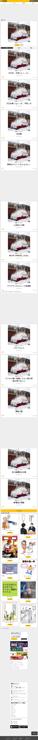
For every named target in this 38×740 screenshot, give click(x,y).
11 (3, 138)
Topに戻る (34, 733)
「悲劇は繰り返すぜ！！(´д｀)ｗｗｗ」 (17, 691)
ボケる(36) (28, 625)
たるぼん (13, 705)
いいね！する (14, 721)
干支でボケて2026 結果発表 (15, 667)
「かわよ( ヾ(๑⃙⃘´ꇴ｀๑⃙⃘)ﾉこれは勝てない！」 (19, 687)
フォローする (14, 722)
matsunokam (14, 716)
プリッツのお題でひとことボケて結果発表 (17, 663)
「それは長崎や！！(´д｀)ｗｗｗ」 (17, 686)
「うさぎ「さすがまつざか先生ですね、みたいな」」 (19, 690)
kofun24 (13, 712)
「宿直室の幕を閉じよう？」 (16, 696)
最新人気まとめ (15, 739)
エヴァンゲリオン (5, 291)
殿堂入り (7, 739)
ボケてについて (27, 739)
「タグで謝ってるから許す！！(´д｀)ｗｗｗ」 (18, 699)
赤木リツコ (11, 291)
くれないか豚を (14, 704)
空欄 (3, 575)
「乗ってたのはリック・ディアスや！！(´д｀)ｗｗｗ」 (19, 698)
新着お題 (20, 739)
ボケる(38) (9, 624)
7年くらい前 (34, 77)
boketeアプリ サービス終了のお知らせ (16, 661)
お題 (4, 628)
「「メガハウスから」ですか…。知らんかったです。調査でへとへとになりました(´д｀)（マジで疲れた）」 (19, 694)
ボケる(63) (28, 537)
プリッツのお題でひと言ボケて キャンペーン (17, 665)
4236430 (7, 628)
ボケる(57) (9, 560)
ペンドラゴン (14, 709)
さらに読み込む (19, 510)
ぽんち (13, 708)
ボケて (2, 628)
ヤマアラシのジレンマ (18, 291)
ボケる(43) (28, 578)
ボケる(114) (10, 532)
